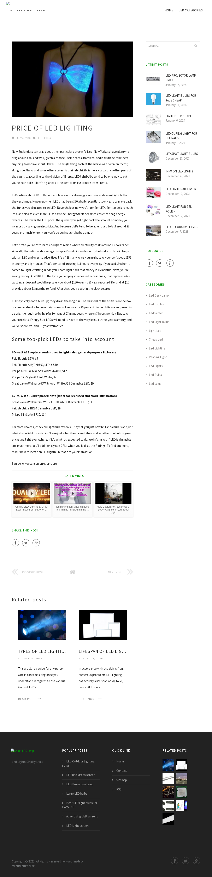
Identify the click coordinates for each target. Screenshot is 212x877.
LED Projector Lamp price (180, 77)
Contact (121, 771)
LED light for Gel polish (178, 209)
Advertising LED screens (82, 816)
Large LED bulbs (76, 793)
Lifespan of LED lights (103, 651)
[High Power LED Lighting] (181, 792)
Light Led (155, 331)
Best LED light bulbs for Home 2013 (79, 805)
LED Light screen (77, 826)
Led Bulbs (155, 375)
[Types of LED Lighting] (42, 624)
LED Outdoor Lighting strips (78, 763)
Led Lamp (155, 384)
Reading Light (158, 357)
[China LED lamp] (25, 6)
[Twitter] (25, 542)
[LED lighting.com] (168, 778)
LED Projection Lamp (79, 784)
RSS (119, 789)
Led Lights (44, 137)
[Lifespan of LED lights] (103, 624)
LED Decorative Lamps (181, 227)
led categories (190, 10)
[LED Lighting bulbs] (168, 819)
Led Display (156, 304)
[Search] (196, 46)
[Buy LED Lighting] (168, 805)
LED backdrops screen (80, 775)
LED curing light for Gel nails (181, 136)
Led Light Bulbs (159, 322)
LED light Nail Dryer (180, 189)
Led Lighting (157, 348)
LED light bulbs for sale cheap (180, 98)
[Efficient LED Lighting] (168, 792)
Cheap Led (156, 339)
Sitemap (121, 780)
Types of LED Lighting (42, 651)
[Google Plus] (36, 542)
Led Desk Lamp (159, 295)
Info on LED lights (179, 171)
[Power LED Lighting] (181, 778)
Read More (27, 699)
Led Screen (156, 313)
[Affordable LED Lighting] (181, 805)
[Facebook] (15, 542)
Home (169, 10)
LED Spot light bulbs (181, 154)
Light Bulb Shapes (179, 116)
